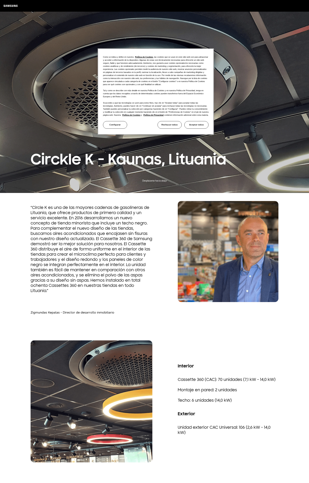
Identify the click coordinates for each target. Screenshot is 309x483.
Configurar (115, 125)
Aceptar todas (196, 125)
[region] (156, 91)
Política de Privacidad (153, 115)
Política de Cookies (144, 57)
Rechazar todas (169, 125)
